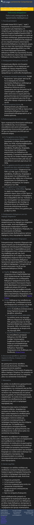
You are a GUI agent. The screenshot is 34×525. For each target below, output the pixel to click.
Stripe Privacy (20, 352)
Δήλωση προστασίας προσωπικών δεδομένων (4, 520)
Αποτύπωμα (3, 516)
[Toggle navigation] (3, 5)
